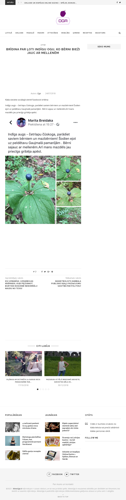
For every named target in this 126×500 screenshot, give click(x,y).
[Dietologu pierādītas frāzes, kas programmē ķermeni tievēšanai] (12, 441)
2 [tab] (40, 389)
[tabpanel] (23, 369)
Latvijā (8, 33)
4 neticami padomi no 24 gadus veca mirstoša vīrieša (30, 425)
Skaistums (100, 33)
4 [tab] (46, 389)
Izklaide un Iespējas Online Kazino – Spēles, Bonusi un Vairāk (71, 455)
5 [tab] (48, 389)
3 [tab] (43, 389)
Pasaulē (30, 33)
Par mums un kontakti (63, 484)
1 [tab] (37, 389)
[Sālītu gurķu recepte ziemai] (12, 455)
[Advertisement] (43, 73)
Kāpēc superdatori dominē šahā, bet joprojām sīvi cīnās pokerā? (70, 427)
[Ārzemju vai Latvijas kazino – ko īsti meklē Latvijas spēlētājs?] (52, 441)
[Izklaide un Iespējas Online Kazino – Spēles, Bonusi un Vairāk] (52, 456)
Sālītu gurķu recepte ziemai (31, 452)
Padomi (41, 33)
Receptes (87, 33)
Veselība (65, 33)
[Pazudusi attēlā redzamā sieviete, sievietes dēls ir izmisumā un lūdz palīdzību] (63, 363)
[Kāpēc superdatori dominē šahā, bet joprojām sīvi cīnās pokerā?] (52, 427)
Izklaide (19, 33)
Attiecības (52, 33)
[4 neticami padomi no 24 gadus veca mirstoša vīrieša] (12, 427)
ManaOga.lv (17, 488)
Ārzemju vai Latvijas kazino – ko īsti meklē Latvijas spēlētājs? (71, 441)
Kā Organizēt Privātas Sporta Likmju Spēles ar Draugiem (52, 3)
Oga (39, 93)
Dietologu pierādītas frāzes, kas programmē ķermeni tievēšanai (31, 440)
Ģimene (76, 33)
